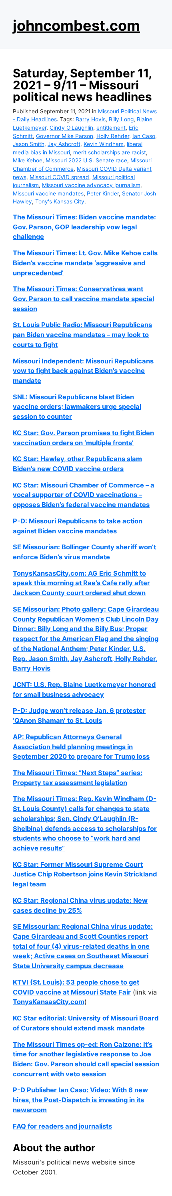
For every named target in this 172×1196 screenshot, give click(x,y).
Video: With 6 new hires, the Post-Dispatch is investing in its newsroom (80, 1099)
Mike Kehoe (27, 160)
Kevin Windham (104, 144)
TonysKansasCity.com (48, 1002)
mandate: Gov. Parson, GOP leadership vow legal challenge (84, 227)
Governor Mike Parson (64, 136)
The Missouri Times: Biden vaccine (69, 217)
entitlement (111, 127)
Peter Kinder (103, 193)
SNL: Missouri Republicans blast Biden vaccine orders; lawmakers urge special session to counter (77, 406)
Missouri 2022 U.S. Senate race (86, 160)
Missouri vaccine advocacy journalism (91, 185)
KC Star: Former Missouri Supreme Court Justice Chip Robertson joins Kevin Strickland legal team (85, 874)
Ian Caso (143, 136)
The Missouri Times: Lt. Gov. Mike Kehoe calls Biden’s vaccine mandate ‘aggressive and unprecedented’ (85, 262)
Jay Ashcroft (64, 144)
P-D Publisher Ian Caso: (51, 1090)
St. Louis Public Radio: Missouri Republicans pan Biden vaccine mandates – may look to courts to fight (82, 334)
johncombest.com (76, 25)
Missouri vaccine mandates (48, 193)
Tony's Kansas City (59, 201)
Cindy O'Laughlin (71, 127)
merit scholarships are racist (109, 152)
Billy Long (121, 119)
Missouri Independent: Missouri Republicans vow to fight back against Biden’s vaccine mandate (83, 371)
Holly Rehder (112, 136)
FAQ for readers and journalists (62, 1126)
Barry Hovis (91, 119)
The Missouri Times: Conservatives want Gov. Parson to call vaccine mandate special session (83, 298)
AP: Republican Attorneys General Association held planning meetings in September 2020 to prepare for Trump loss (81, 746)
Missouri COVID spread (59, 177)
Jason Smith (28, 144)
